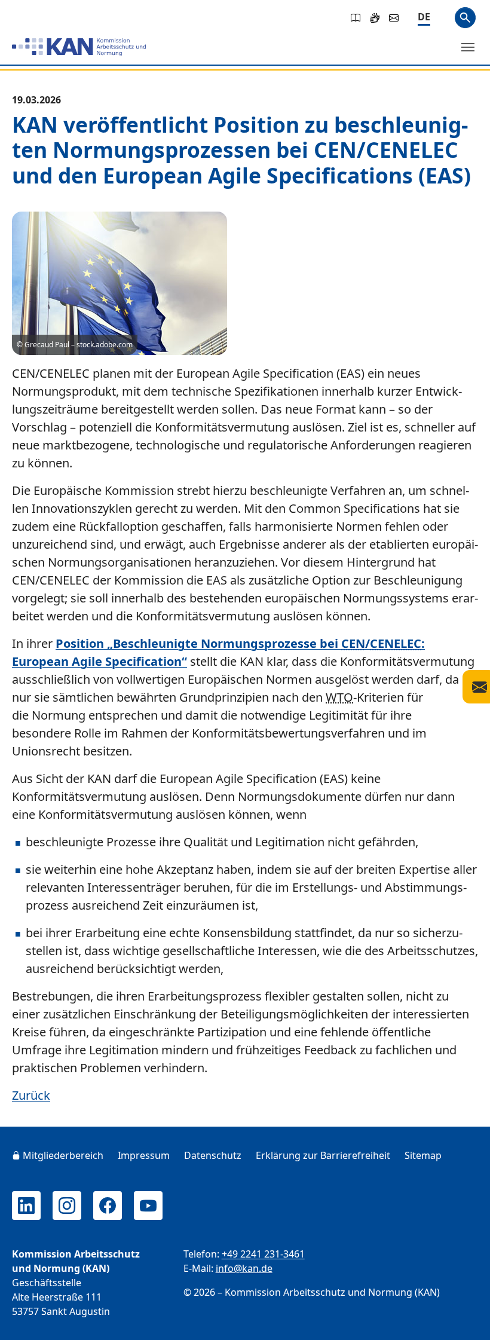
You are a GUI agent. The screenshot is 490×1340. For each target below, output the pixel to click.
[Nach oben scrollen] (463, 1319)
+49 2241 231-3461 (263, 1254)
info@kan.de (244, 1268)
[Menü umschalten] (468, 47)
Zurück (31, 1095)
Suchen (465, 17)
